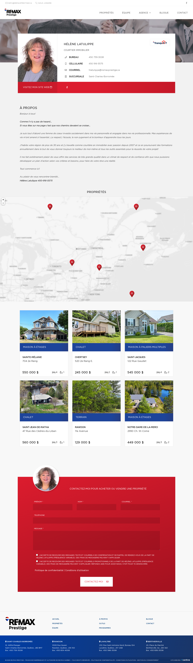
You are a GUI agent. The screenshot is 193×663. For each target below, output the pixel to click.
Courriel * (127, 502)
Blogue (164, 13)
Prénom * (38, 502)
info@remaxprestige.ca (20, 3)
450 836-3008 (156, 650)
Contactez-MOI (94, 582)
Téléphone (39, 515)
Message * (39, 529)
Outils (102, 623)
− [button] (3, 203)
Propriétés (106, 13)
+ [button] (3, 199)
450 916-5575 (96, 64)
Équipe (126, 13)
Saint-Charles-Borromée (101, 77)
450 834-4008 (63, 650)
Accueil (55, 619)
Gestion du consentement (148, 660)
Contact (182, 13)
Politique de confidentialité (49, 570)
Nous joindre (44, 3)
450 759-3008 (96, 57)
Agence (143, 13)
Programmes (105, 628)
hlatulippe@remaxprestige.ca (104, 70)
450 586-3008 (110, 650)
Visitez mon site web (36, 87)
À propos (103, 619)
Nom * (80, 502)
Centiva (185, 660)
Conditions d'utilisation (77, 570)
